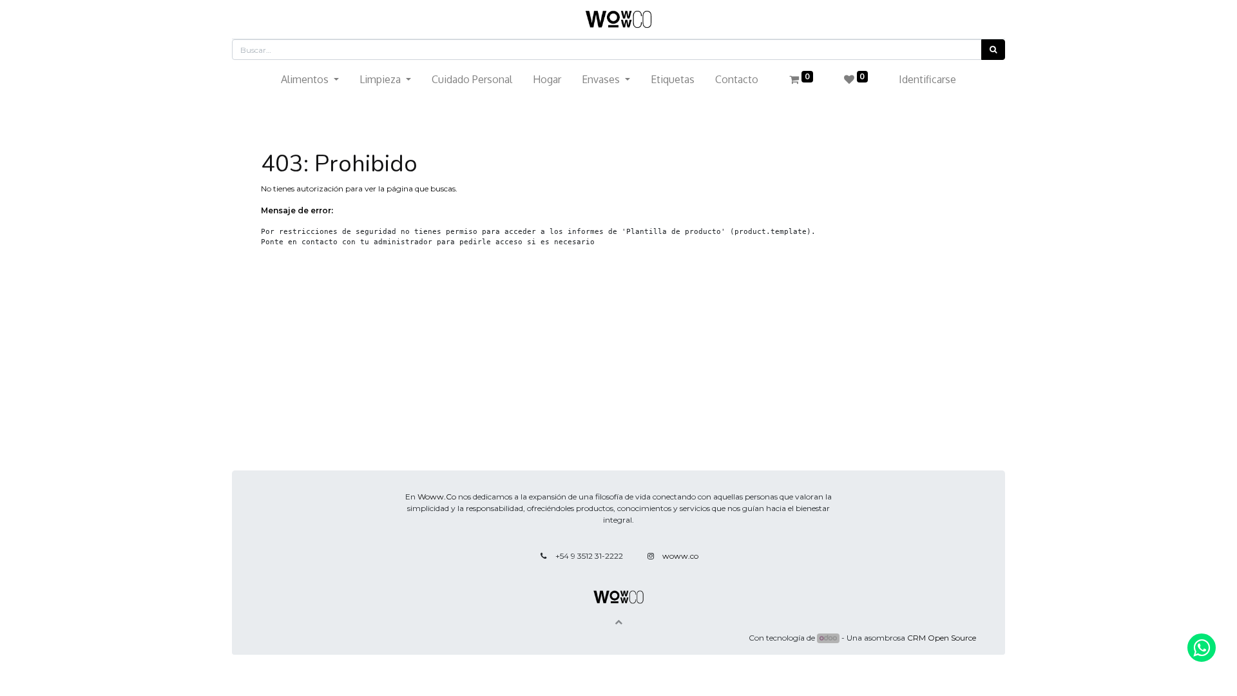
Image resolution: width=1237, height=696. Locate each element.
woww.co (680, 556)
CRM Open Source (941, 638)
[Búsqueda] (993, 49)
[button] (618, 621)
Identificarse (927, 79)
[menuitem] (472, 79)
